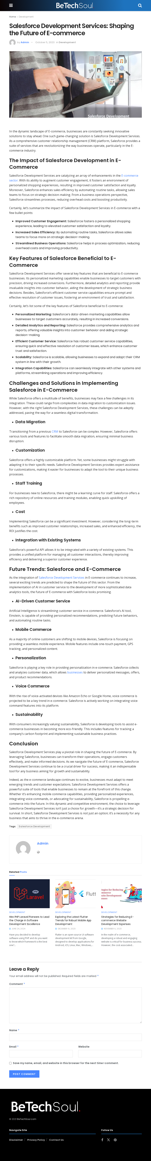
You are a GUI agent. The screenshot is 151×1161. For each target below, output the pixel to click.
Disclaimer (16, 1140)
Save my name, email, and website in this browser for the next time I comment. (66, 1063)
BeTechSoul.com (26, 1119)
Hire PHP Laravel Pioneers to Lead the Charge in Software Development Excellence (29, 920)
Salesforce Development (34, 826)
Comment (17, 984)
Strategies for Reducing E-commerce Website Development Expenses (117, 920)
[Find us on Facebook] (102, 1140)
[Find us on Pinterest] (115, 1140)
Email (14, 1047)
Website (83, 1047)
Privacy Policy (36, 1140)
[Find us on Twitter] (108, 1140)
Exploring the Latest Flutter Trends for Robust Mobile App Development (73, 920)
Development (26, 16)
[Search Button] (140, 5)
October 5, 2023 (45, 42)
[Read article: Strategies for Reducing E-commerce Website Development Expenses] (121, 893)
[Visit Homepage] (75, 5)
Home (12, 16)
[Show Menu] (11, 5)
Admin (25, 42)
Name (14, 1030)
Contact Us (56, 1140)
